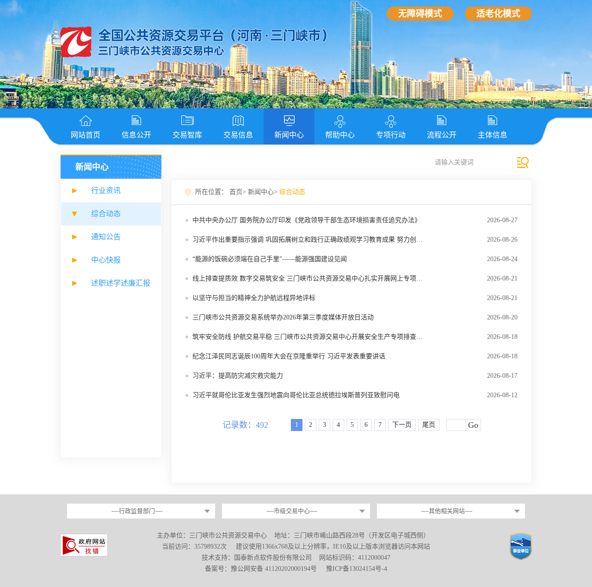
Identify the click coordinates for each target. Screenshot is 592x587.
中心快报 (106, 260)
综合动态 (106, 214)
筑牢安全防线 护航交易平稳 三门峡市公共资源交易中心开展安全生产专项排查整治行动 (317, 336)
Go (473, 425)
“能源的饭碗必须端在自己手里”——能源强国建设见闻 (269, 259)
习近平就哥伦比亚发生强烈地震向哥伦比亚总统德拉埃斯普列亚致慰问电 (296, 395)
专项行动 (391, 135)
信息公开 (136, 135)
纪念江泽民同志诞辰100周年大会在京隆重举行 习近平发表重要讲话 (288, 356)
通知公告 (106, 237)
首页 (235, 191)
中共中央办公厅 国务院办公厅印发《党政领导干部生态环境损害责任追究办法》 (306, 220)
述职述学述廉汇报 (120, 283)
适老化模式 (498, 14)
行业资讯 (106, 190)
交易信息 (238, 135)
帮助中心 (340, 135)
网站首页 (85, 135)
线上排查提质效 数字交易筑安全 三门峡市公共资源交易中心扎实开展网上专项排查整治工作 (323, 278)
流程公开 (441, 135)
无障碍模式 (420, 14)
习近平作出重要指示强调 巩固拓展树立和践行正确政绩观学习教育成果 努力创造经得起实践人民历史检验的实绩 (352, 239)
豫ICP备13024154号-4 (356, 568)
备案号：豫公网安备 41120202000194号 (262, 568)
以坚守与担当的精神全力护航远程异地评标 (253, 297)
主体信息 (492, 135)
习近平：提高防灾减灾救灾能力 (237, 375)
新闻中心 (289, 135)
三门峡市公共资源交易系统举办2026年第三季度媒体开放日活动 (283, 317)
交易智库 (187, 135)
